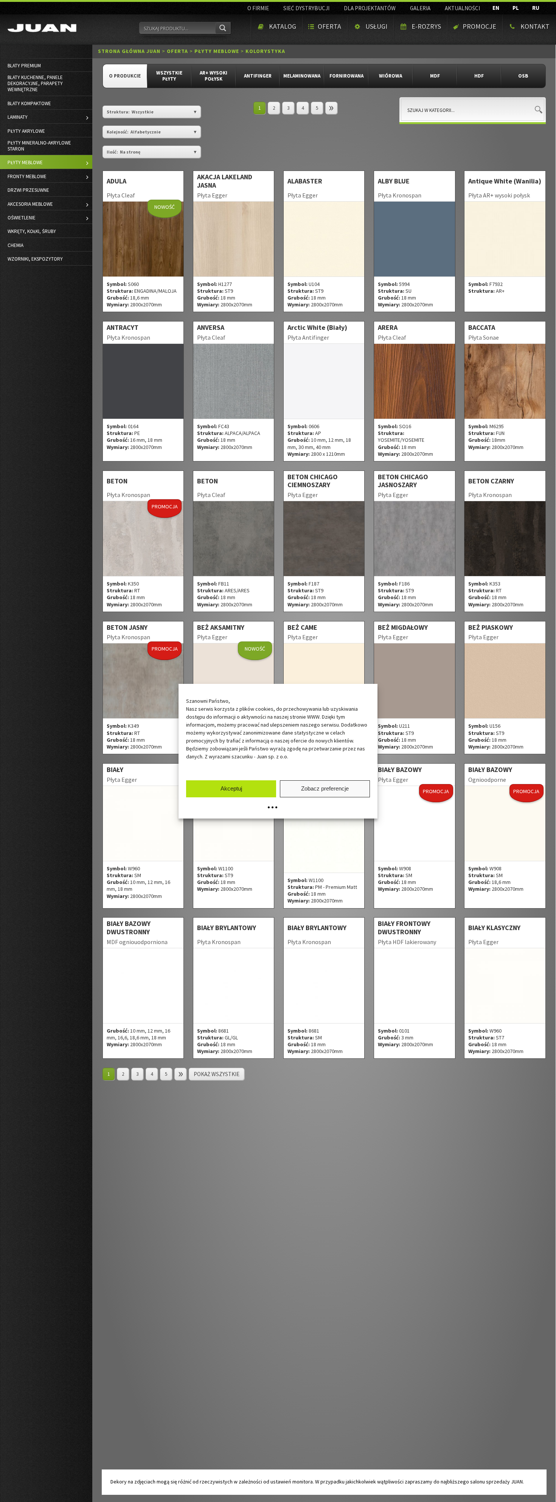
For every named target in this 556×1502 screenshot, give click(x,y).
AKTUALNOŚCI (462, 8)
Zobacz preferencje (325, 788)
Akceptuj (231, 788)
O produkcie (125, 76)
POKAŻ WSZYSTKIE (216, 1074)
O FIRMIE (258, 8)
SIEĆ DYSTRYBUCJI (306, 8)
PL (516, 7)
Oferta (177, 51)
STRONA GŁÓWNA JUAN (129, 51)
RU (535, 7)
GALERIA (420, 8)
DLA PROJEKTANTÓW (370, 8)
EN (495, 7)
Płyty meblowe (216, 51)
